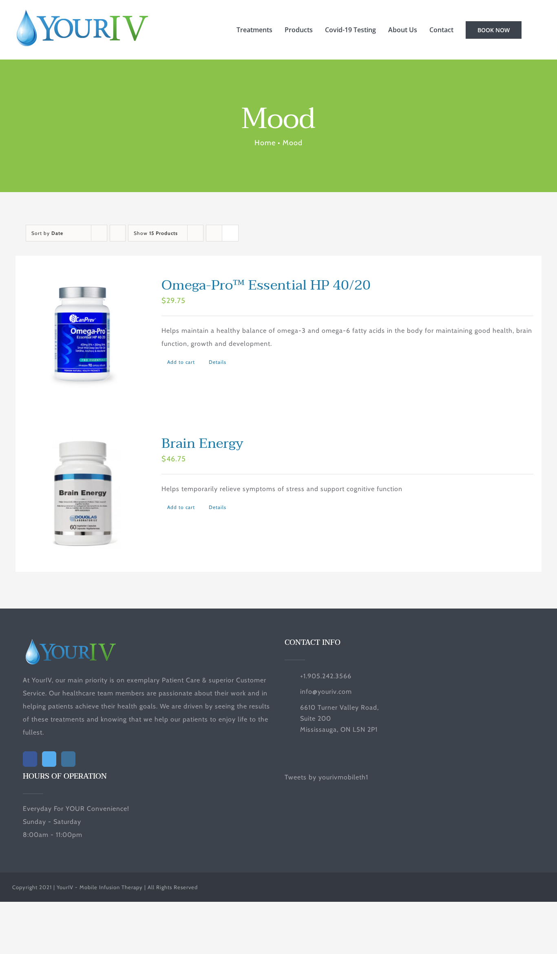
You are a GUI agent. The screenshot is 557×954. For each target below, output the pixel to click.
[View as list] (230, 233)
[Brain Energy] (82, 493)
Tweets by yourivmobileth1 (326, 777)
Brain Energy (202, 443)
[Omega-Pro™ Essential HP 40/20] (82, 335)
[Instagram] (68, 759)
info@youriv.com (326, 691)
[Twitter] (49, 759)
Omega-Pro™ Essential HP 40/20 (266, 285)
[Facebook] (30, 759)
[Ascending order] (118, 233)
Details (217, 362)
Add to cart (181, 362)
